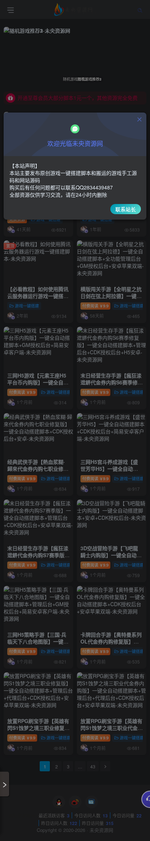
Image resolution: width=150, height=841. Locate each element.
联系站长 (125, 209)
